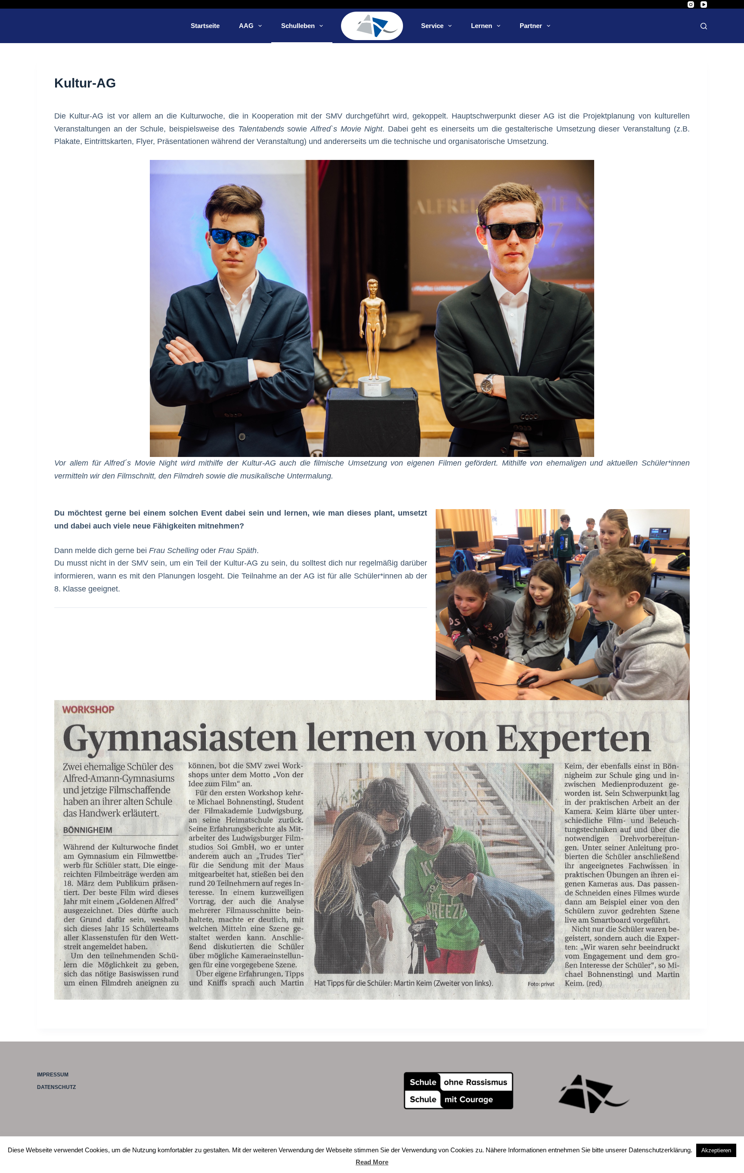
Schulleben (298, 25)
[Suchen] (704, 26)
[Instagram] (691, 4)
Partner (531, 25)
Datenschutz (56, 1087)
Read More (372, 1162)
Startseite (205, 25)
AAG (246, 25)
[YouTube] (704, 4)
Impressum (52, 1075)
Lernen (481, 25)
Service (432, 25)
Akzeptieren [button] (716, 1150)
